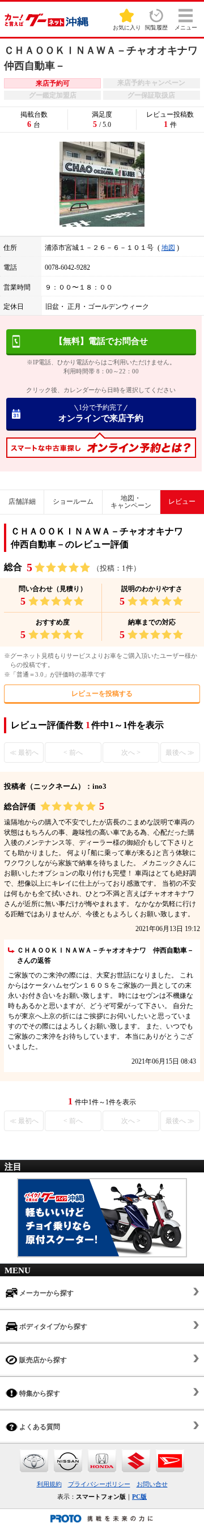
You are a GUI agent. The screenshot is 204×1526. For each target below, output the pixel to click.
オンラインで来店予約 (100, 413)
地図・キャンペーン (130, 501)
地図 (168, 248)
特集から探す (39, 1393)
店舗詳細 (22, 501)
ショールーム (73, 501)
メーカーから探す (46, 1293)
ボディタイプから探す (52, 1327)
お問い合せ (152, 1484)
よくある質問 (39, 1427)
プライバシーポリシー (99, 1484)
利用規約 (49, 1484)
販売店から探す (42, 1360)
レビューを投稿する (102, 694)
